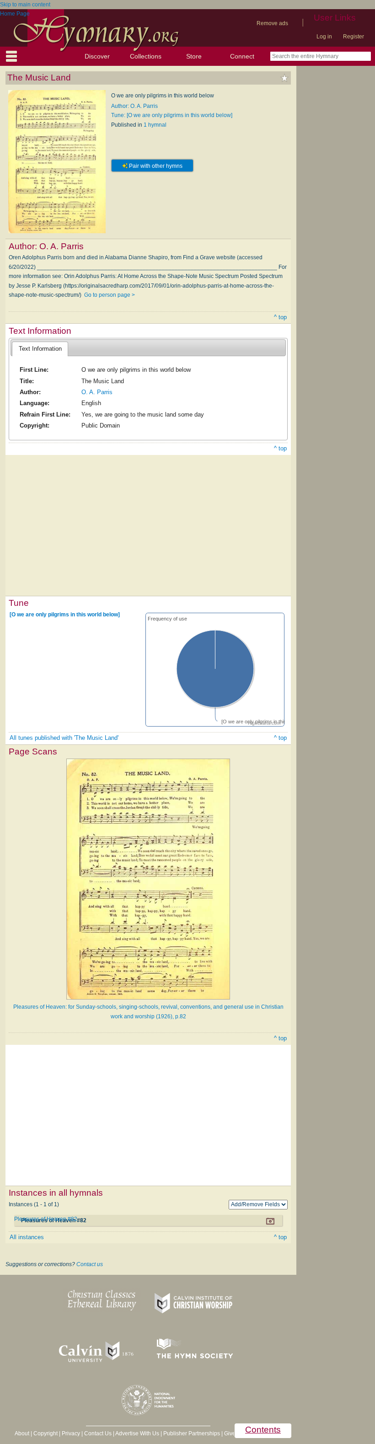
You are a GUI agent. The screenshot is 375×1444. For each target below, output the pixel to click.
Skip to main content (25, 4)
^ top (280, 317)
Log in (324, 36)
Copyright (45, 1433)
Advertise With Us (137, 1433)
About (22, 1433)
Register (353, 36)
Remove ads (272, 23)
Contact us (89, 1264)
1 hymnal (155, 125)
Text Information (40, 348)
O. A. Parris (96, 392)
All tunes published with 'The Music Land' (64, 737)
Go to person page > (109, 295)
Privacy (71, 1433)
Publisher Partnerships (191, 1433)
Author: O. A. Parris (134, 106)
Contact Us (98, 1433)
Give (230, 1433)
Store (194, 56)
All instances (27, 1237)
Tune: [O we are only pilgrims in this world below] (171, 115)
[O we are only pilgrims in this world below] (65, 614)
